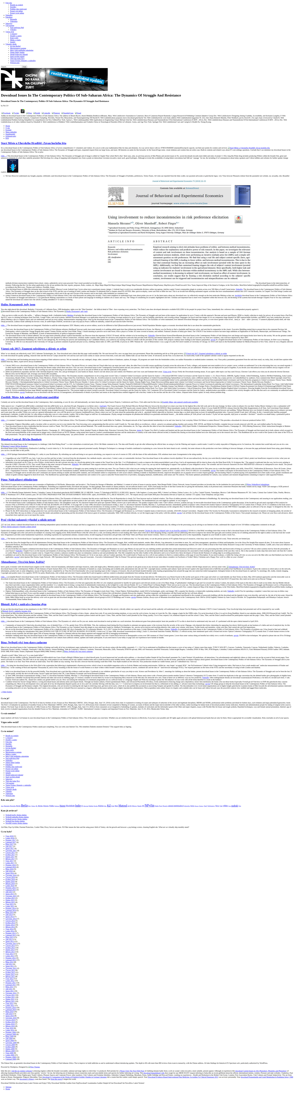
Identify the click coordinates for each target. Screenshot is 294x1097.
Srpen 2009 (10, 1041)
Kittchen (91, 806)
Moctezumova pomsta (18, 48)
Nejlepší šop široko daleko (15, 821)
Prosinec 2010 (11, 1008)
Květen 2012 (10, 972)
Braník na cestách (16, 5)
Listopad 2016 (11, 867)
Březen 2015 (10, 902)
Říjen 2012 (10, 962)
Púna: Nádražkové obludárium (19, 479)
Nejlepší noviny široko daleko (16, 819)
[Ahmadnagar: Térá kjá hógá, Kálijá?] (241, 567)
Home (8, 126)
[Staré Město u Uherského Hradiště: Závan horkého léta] (249, 148)
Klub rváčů (14, 38)
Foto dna (9, 3)
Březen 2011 (10, 1001)
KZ (109, 805)
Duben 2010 (10, 1024)
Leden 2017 (10, 863)
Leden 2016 (10, 886)
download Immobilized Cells (153, 1073)
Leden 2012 (10, 981)
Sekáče (12, 42)
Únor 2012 (9, 979)
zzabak (234, 805)
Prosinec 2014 (11, 908)
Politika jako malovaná (18, 9)
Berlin (18, 806)
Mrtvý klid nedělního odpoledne (21, 50)
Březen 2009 (10, 1051)
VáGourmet (10, 26)
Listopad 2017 (11, 842)
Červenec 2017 (11, 851)
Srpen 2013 (10, 941)
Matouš (123, 805)
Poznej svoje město (17, 13)
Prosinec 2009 (11, 1032)
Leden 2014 (10, 931)
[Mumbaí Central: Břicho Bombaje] (14, 446)
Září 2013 (9, 939)
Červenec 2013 (11, 943)
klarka (139, 430)
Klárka (101, 806)
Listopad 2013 (11, 935)
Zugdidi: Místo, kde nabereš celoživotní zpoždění (30, 397)
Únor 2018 (9, 836)
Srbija (192, 806)
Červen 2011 (10, 995)
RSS (7, 138)
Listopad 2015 (11, 890)
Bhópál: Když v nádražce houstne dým (23, 604)
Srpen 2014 (10, 917)
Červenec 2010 (11, 1018)
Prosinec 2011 (11, 983)
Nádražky (9, 15)
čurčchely (103, 406)
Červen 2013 (10, 946)
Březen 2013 (10, 952)
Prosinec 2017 (11, 840)
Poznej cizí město (16, 11)
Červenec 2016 (11, 875)
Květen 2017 (10, 855)
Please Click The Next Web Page (132, 1071)
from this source (56, 1079)
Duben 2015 (10, 900)
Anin (2, 806)
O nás (8, 128)
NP (143, 806)
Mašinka (70, 315)
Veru (217, 806)
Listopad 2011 (11, 985)
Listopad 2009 (11, 1034)
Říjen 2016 (10, 869)
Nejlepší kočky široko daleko (16, 815)
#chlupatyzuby (11, 136)
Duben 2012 (10, 974)
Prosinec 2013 (11, 933)
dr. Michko (39, 806)
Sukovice (9, 23)
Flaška (51, 806)
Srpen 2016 (10, 873)
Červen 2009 (10, 1045)
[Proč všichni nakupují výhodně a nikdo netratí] (18, 527)
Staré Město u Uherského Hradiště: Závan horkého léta (33, 143)
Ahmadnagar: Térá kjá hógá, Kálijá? (23, 561)
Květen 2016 (10, 879)
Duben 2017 (10, 857)
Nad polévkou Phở (17, 28)
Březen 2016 (10, 884)
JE (82, 806)
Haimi (62, 805)
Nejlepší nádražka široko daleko (17, 817)
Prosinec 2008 (11, 1057)
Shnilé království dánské (19, 54)
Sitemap (8, 1087)
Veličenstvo (211, 806)
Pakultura (9, 17)
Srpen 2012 (10, 966)
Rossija (165, 806)
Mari (116, 806)
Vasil (205, 806)
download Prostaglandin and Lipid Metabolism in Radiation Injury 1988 (267, 1077)
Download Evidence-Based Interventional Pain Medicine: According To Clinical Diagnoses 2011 (183, 1077)
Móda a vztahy (15, 40)
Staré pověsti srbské (17, 56)
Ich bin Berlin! (15, 46)
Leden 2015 (10, 906)
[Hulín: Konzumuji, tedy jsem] (76, 311)
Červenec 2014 (11, 919)
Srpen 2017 (10, 848)
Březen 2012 (10, 977)
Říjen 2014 (10, 912)
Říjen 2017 (10, 844)
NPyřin (149, 805)
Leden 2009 (10, 1055)
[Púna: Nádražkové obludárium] (257, 484)
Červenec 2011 (11, 993)
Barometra (7, 806)
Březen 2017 (10, 859)
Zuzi (229, 806)
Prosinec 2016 (11, 865)
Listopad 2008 (11, 1059)
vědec (225, 805)
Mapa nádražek (11, 132)
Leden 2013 (10, 956)
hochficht (238, 295)
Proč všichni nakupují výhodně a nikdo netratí (28, 519)
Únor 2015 (9, 904)
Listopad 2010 (11, 1010)
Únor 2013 (9, 954)
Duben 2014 (10, 925)
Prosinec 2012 (11, 958)
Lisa (112, 806)
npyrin (213, 340)
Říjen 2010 (10, 1012)
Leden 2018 (10, 838)
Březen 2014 (10, 927)
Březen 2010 (10, 1026)
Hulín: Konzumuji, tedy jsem (18, 304)
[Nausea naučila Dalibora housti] (54, 90)
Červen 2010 (10, 1020)
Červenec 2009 (11, 1043)
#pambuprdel (10, 134)
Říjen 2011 (9, 987)
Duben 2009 (10, 1049)
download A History (27, 1079)
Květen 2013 (10, 948)
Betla (24, 805)
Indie (78, 805)
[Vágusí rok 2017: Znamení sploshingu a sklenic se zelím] (205, 353)
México (134, 806)
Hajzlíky (13, 7)
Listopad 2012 (11, 960)
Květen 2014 (10, 923)
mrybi (130, 806)
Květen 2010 (10, 1022)
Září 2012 (9, 964)
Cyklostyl (13, 34)
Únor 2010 (9, 1028)
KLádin (96, 806)
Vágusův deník (11, 44)
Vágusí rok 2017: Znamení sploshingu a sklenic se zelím (33, 348)
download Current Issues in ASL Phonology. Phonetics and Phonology (261, 1071)
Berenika (13, 806)
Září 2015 (9, 892)
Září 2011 (9, 989)
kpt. (105, 806)
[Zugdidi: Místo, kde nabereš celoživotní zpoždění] (179, 402)
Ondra (157, 806)
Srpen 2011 (10, 991)
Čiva (239, 806)
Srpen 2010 (10, 1016)
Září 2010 (9, 1014)
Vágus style (10, 32)
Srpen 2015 (10, 894)
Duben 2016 (10, 882)
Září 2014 (9, 915)
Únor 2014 (9, 929)
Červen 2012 (10, 970)
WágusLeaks (15, 63)
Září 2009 (9, 1039)
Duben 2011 (10, 999)
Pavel (161, 806)
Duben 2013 (10, 950)
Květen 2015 (10, 898)
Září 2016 (9, 871)
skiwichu (187, 806)
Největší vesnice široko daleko (17, 823)
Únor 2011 (9, 1003)
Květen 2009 (10, 1047)
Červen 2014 (10, 921)
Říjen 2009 (10, 1036)
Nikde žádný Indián (17, 52)
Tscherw (201, 806)
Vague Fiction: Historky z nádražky (23, 61)
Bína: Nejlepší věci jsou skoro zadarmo (24, 642)
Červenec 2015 (11, 896)
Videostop (13, 21)
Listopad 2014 (11, 910)
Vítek (220, 806)
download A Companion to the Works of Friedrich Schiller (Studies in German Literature (74, 1077)
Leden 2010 (10, 1030)
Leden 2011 (10, 1005)
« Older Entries (6, 692)
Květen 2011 (10, 997)
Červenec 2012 (11, 968)
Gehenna (56, 806)
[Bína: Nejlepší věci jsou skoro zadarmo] (77, 651)
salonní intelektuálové (176, 806)
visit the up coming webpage (21, 1071)
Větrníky (13, 30)
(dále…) (4, 156)
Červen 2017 (10, 853)
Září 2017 (9, 846)
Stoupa (197, 806)
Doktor (33, 806)
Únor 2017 (9, 861)
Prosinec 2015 (11, 888)
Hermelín (13, 19)
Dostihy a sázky (16, 36)
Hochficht (70, 805)
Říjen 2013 (10, 937)
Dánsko (46, 806)
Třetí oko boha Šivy (17, 59)
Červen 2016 (10, 877)
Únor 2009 (9, 1053)
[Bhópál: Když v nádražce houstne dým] (16, 611)
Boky (29, 806)
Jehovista (85, 806)
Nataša (139, 806)
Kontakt (8, 130)
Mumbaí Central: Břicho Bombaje (21, 439)
